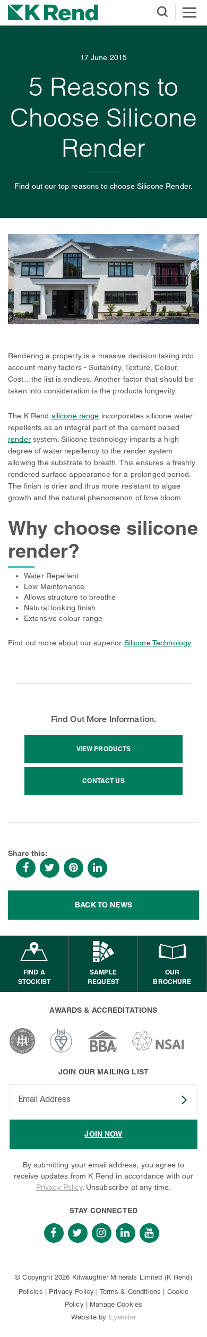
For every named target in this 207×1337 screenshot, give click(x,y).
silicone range (75, 415)
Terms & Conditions (130, 1292)
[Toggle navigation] (189, 12)
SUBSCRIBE (177, 1100)
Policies (31, 1292)
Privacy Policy (59, 1187)
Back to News (103, 905)
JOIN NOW (103, 1134)
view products (103, 749)
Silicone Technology (157, 642)
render (19, 439)
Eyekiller (122, 1317)
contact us (103, 781)
